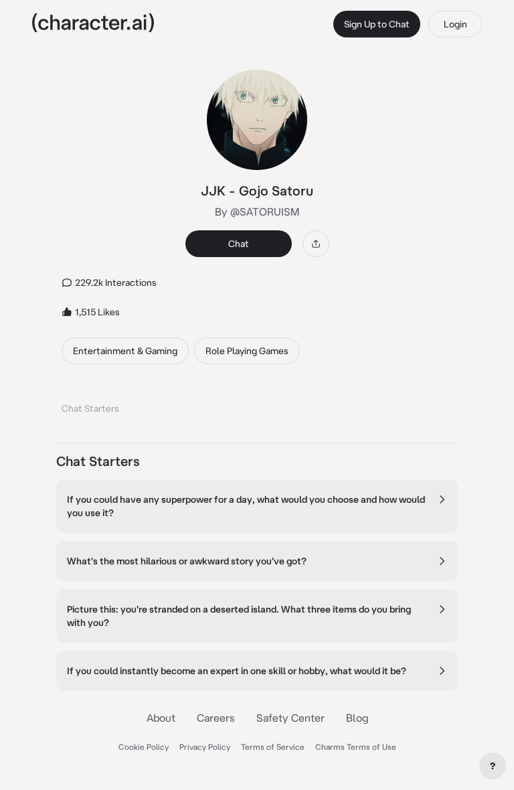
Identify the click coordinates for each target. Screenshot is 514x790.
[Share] (316, 243)
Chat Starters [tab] (90, 408)
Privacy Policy (204, 746)
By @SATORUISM (257, 212)
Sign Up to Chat (377, 24)
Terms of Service (273, 746)
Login (455, 24)
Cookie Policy (143, 746)
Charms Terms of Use (355, 746)
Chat (238, 243)
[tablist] (257, 404)
